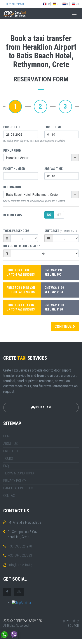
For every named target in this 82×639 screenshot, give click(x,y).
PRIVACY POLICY (14, 481)
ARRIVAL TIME (53, 169)
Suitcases (60, 231)
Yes (59, 215)
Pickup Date (11, 127)
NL (67, 4)
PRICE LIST (10, 451)
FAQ (6, 466)
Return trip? (12, 215)
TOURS (8, 458)
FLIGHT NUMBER (14, 169)
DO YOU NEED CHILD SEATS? (21, 246)
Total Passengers (16, 231)
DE (57, 4)
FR (48, 4)
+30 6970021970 (13, 4)
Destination (12, 187)
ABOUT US (10, 444)
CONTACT (10, 496)
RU (77, 4)
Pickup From (12, 150)
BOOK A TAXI (43, 407)
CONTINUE (63, 326)
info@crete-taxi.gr (21, 565)
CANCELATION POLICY (18, 488)
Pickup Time (52, 127)
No (49, 215)
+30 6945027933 (20, 555)
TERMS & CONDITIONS (18, 473)
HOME (7, 436)
